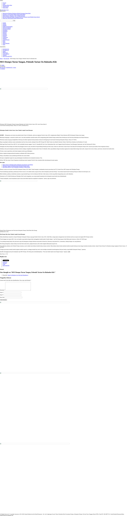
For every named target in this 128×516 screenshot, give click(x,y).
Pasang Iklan (5, 7)
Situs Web (2, 297)
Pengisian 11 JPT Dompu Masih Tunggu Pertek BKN (14, 14)
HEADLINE (6, 58)
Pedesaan (5, 32)
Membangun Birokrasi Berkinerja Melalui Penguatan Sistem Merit (17, 13)
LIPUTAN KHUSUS (7, 56)
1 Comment (2, 68)
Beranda (4, 2)
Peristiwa (5, 36)
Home (1, 58)
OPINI (4, 51)
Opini (4, 44)
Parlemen (5, 33)
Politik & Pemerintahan (7, 26)
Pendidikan (5, 31)
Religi (4, 41)
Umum (14, 67)
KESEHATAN (6, 49)
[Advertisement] (64, 78)
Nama (1, 292)
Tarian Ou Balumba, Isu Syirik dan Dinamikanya (18, 275)
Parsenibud (5, 30)
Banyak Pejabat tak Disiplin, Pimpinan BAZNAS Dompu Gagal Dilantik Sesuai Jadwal (21, 17)
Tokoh (4, 42)
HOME (4, 23)
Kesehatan (5, 35)
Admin (2, 65)
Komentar (2, 290)
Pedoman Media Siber (7, 5)
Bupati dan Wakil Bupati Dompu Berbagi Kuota (13, 18)
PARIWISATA (9, 67)
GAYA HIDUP (6, 53)
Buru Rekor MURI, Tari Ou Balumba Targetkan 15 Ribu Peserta (16, 167)
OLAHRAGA (6, 50)
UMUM (4, 24)
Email (1, 294)
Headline (4, 25)
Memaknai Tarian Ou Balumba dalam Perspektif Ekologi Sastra (16, 165)
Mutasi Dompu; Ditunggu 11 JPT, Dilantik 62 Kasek (14, 15)
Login (4, 4)
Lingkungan (5, 37)
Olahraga (5, 38)
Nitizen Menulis (6, 43)
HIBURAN (5, 52)
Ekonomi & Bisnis (6, 29)
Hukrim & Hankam (7, 27)
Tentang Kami (6, 6)
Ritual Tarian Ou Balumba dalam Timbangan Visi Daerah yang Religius (18, 164)
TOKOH (5, 55)
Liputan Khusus (6, 39)
